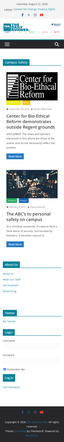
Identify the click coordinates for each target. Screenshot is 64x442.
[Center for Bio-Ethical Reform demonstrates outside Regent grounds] (32, 86)
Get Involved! (10, 285)
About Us (8, 273)
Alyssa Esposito (38, 206)
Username (9, 340)
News (26, 102)
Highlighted (13, 102)
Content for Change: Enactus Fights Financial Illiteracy (34, 11)
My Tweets (9, 321)
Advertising (9, 291)
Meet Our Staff (11, 279)
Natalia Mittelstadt (43, 109)
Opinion (12, 200)
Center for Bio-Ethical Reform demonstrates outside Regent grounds (30, 121)
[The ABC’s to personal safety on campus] (32, 184)
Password (8, 355)
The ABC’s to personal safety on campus (28, 216)
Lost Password (11, 387)
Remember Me (15, 369)
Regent (23, 200)
